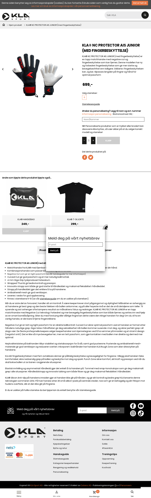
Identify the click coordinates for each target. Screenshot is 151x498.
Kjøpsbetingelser (61, 443)
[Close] (105, 226)
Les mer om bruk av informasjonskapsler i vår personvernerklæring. (66, 6)
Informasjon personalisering (96, 114)
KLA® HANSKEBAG (26, 219)
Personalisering (60, 472)
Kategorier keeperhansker (66, 463)
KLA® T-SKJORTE (75, 219)
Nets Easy (58, 435)
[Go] (145, 15)
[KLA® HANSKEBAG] (26, 197)
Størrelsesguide (61, 458)
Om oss (105, 435)
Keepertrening (109, 463)
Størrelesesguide (91, 104)
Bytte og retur (60, 448)
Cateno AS (86, 485)
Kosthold (106, 467)
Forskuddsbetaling (62, 439)
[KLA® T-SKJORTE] (76, 197)
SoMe (104, 443)
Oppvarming (108, 458)
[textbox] (126, 15)
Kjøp (108, 140)
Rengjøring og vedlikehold (65, 467)
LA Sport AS (36, 485)
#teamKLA (107, 448)
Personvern (126, 485)
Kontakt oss (108, 439)
